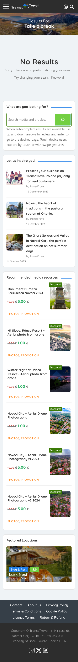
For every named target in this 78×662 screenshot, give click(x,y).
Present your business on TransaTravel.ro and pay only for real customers (48, 176)
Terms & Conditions (26, 611)
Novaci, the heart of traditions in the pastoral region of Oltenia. (44, 208)
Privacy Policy (57, 605)
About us (34, 605)
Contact (16, 605)
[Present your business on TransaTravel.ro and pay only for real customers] (14, 177)
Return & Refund (52, 617)
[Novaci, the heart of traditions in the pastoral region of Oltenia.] (14, 210)
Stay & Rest (19, 569)
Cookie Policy (56, 611)
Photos (13, 314)
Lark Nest (18, 574)
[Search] (63, 119)
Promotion (30, 314)
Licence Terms (24, 617)
